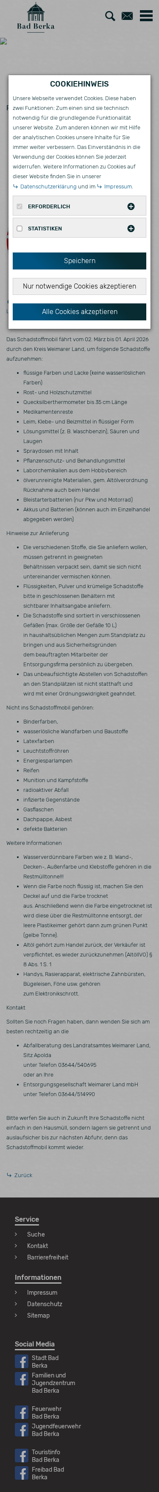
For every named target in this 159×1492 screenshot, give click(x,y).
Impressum (118, 186)
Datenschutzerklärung (48, 186)
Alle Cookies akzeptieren (79, 312)
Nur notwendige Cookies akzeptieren (79, 286)
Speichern (79, 261)
